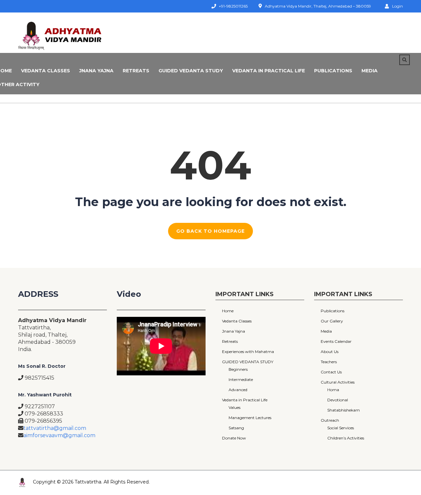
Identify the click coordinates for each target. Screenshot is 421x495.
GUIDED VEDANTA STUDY (191, 71)
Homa (333, 389)
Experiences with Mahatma (248, 351)
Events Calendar (336, 341)
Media (369, 71)
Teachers (329, 361)
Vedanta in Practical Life (268, 71)
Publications (333, 71)
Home (228, 310)
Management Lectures (250, 417)
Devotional (337, 399)
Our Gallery (332, 320)
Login (397, 6)
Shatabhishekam (343, 410)
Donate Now (234, 438)
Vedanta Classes (45, 71)
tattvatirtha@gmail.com (54, 428)
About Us (329, 351)
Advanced (238, 389)
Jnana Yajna (96, 71)
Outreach (330, 420)
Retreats (136, 71)
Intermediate (241, 379)
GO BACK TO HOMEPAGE (210, 231)
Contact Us (331, 371)
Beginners (238, 369)
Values (234, 407)
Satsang (236, 427)
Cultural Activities (338, 382)
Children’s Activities (345, 438)
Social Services (340, 427)
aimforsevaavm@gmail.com (59, 435)
